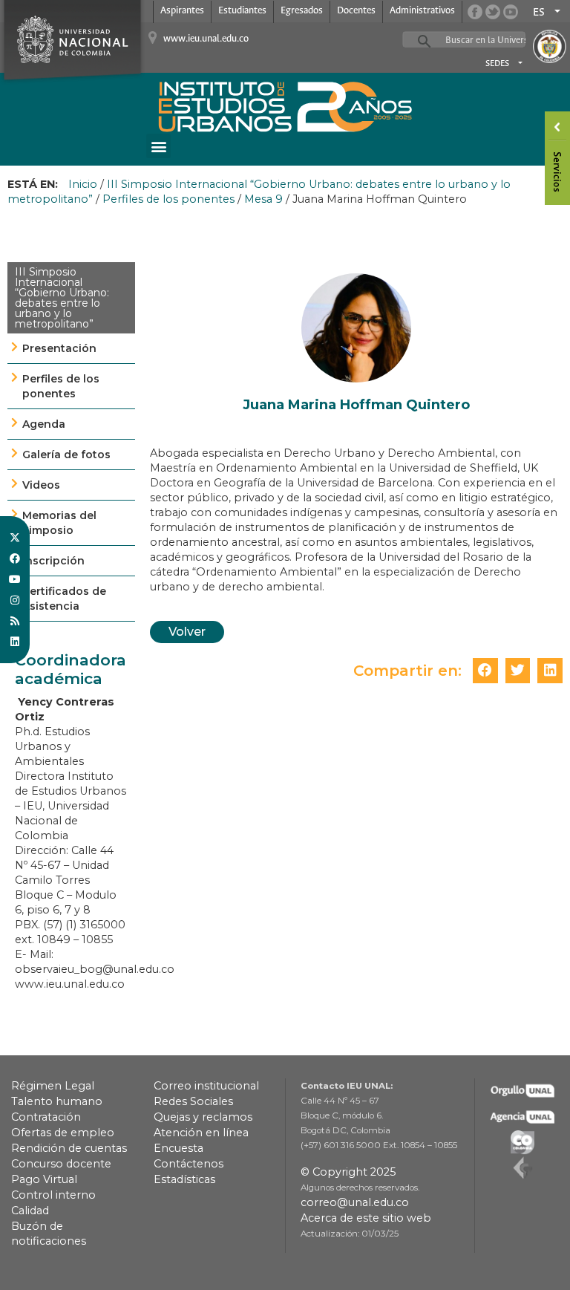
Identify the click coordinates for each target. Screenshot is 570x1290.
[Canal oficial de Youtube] (510, 11)
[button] (158, 146)
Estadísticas (184, 1179)
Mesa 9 (263, 199)
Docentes (356, 10)
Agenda (43, 424)
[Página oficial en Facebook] (475, 11)
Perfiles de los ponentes (168, 199)
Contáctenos (188, 1163)
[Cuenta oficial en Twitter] (492, 11)
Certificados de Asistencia (64, 598)
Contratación (46, 1117)
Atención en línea (201, 1132)
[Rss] (14, 620)
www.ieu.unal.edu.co (206, 39)
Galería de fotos (66, 454)
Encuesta (178, 1148)
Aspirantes (182, 10)
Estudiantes (242, 10)
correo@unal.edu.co (355, 1202)
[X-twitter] (14, 537)
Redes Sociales (193, 1101)
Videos (41, 485)
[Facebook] (14, 558)
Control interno (53, 1195)
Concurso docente (61, 1163)
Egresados (302, 10)
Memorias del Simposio (59, 523)
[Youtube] (14, 579)
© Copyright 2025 (348, 1172)
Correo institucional (206, 1085)
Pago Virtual (44, 1179)
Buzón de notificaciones (48, 1233)
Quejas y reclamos (203, 1117)
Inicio (82, 184)
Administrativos (422, 10)
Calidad (30, 1210)
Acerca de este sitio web (366, 1218)
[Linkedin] (14, 641)
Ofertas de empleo (62, 1132)
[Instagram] (14, 600)
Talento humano (56, 1101)
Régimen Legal (52, 1085)
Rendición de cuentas (69, 1148)
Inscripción (53, 560)
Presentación (59, 348)
